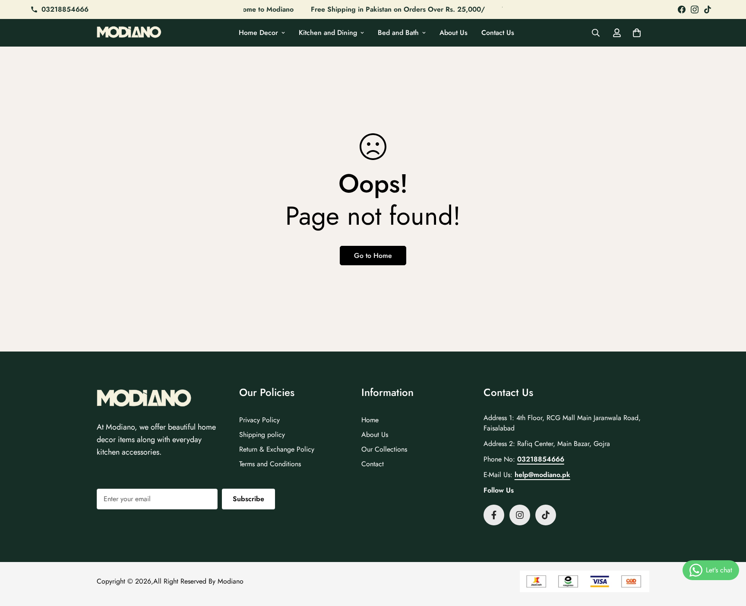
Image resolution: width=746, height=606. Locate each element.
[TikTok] (707, 9)
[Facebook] (682, 9)
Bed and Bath (398, 33)
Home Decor (258, 33)
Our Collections (384, 449)
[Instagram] (695, 9)
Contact (372, 464)
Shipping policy (262, 435)
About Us (453, 33)
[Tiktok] (545, 515)
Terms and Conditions (270, 464)
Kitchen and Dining (328, 33)
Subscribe (248, 499)
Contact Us (497, 33)
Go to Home (373, 256)
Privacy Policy (259, 420)
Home (370, 420)
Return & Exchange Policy (276, 449)
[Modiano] (129, 33)
